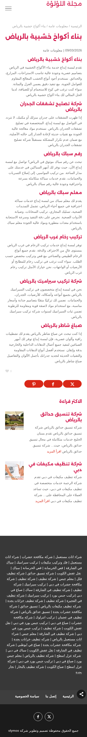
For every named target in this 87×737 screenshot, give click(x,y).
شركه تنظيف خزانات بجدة (31, 639)
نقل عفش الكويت (69, 573)
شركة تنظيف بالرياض (39, 655)
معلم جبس (66, 579)
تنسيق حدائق (29, 606)
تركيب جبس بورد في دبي (30, 623)
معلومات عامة (52, 50)
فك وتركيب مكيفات (54, 562)
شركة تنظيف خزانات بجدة (25, 600)
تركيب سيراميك (35, 584)
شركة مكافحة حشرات (37, 557)
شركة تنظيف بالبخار (30, 666)
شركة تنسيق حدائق (40, 573)
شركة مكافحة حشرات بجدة (62, 645)
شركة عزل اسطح (69, 655)
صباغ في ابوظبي (29, 645)
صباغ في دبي (59, 623)
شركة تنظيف (47, 579)
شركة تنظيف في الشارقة (52, 590)
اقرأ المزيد (54, 451)
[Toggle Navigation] (8, 9)
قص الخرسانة (53, 568)
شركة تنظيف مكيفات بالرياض (61, 606)
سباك (16, 568)
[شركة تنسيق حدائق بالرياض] (14, 420)
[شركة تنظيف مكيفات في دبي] (14, 470)
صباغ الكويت (55, 666)
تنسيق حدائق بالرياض (35, 612)
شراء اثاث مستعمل (68, 557)
